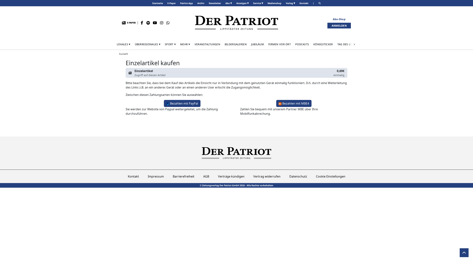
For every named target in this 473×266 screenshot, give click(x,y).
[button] (123, 44)
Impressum (156, 176)
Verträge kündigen (231, 176)
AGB (206, 176)
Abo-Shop (339, 19)
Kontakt (133, 176)
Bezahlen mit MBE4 (295, 103)
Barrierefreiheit (183, 176)
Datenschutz (298, 176)
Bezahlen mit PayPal (184, 103)
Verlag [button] (290, 3)
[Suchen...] (320, 3)
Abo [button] (227, 3)
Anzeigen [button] (241, 3)
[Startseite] (236, 22)
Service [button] (257, 3)
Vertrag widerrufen (266, 176)
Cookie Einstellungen (330, 176)
